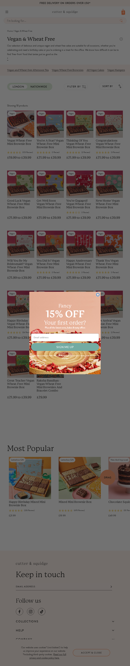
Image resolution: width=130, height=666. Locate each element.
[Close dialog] (97, 294)
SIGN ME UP (65, 347)
